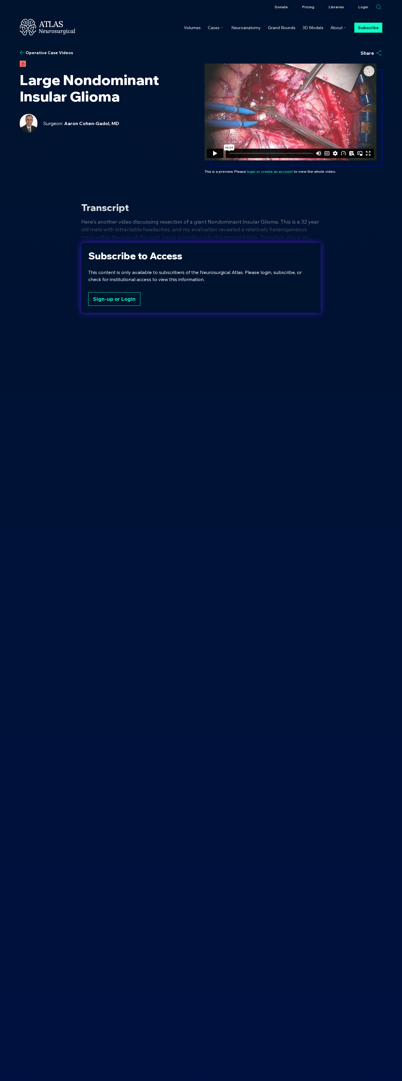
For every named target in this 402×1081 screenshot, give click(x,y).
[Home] (47, 27)
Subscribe (368, 27)
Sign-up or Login (114, 298)
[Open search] (378, 7)
